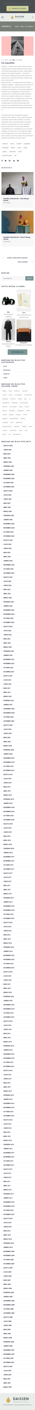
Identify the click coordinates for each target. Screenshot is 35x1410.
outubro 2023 (8, 569)
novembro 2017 (8, 861)
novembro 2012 (8, 1107)
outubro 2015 (8, 963)
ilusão (21, 406)
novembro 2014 (8, 1009)
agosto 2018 (7, 824)
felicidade (15, 403)
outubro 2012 (8, 1111)
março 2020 (7, 746)
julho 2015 (7, 976)
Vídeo (5, 378)
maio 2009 (6, 1280)
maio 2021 (6, 688)
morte (25, 414)
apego (4, 391)
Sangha (24, 426)
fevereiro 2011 (8, 1194)
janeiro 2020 (7, 754)
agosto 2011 (7, 1169)
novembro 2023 (8, 565)
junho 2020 (7, 733)
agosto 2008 (7, 1317)
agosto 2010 (7, 1218)
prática (4, 151)
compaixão (18, 395)
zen (15, 155)
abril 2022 (7, 643)
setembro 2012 (8, 1116)
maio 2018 (6, 836)
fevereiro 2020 (8, 750)
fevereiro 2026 (8, 466)
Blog (22, 26)
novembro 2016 (8, 910)
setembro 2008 (8, 1313)
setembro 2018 (8, 820)
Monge (11, 414)
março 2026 (7, 462)
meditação (20, 410)
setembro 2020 (8, 721)
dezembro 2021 (8, 659)
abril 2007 (7, 1383)
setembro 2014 (8, 1017)
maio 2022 (6, 639)
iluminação (13, 406)
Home (17, 26)
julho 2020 (7, 729)
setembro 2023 (8, 573)
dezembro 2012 (8, 1103)
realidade (5, 422)
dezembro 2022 (8, 610)
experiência (5, 403)
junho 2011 (7, 1177)
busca (12, 143)
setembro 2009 (8, 1264)
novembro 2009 (8, 1255)
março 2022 (7, 647)
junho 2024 (7, 548)
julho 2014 (7, 1025)
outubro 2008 (8, 1309)
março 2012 (7, 1140)
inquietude (27, 143)
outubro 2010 (8, 1210)
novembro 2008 (8, 1305)
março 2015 (7, 992)
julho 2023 (7, 581)
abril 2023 (7, 593)
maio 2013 (6, 1083)
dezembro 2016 (8, 906)
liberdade (12, 410)
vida (26, 430)
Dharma (13, 399)
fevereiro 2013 (8, 1095)
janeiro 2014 (7, 1050)
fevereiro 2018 (8, 848)
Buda (10, 391)
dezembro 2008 (8, 1301)
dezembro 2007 (8, 1350)
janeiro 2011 (7, 1198)
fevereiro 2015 (8, 996)
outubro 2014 (8, 1013)
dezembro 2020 (8, 709)
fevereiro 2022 (8, 651)
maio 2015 (6, 984)
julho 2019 (7, 778)
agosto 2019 (7, 774)
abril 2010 (7, 1235)
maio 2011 (6, 1181)
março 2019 (7, 795)
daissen (20, 60)
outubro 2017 (8, 865)
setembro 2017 (8, 869)
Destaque (6, 370)
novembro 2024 (8, 528)
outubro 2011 (8, 1161)
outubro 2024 (8, 532)
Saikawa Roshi (7, 426)
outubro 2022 (8, 618)
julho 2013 (7, 1074)
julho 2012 (7, 1124)
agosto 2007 (7, 1366)
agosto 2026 (7, 445)
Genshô (4, 406)
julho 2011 (7, 1173)
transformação (7, 155)
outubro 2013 (8, 1062)
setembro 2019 (8, 770)
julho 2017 (7, 877)
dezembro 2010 (8, 1202)
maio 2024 (6, 552)
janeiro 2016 (7, 951)
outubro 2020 (8, 717)
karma (27, 406)
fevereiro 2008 (8, 1342)
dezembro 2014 (8, 1005)
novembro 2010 (8, 1206)
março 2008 (7, 1338)
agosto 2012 (7, 1120)
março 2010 (7, 1239)
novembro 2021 (8, 663)
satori (30, 426)
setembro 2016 (8, 918)
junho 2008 (7, 1325)
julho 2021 (7, 680)
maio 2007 (6, 1379)
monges (18, 414)
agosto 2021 (7, 676)
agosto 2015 (7, 972)
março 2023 (7, 598)
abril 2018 (7, 840)
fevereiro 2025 (8, 515)
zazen (4, 434)
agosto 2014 (7, 1021)
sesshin (4, 430)
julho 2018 (7, 828)
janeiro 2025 (7, 519)
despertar (5, 399)
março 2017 (7, 894)
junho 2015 (7, 980)
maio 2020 (6, 737)
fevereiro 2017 (8, 898)
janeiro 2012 (7, 1148)
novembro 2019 (8, 762)
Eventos (6, 374)
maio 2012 (6, 1132)
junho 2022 (7, 635)
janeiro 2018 (7, 852)
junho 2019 (7, 783)
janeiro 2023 (7, 606)
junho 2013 (7, 1079)
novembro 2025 (8, 478)
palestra (4, 418)
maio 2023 (6, 589)
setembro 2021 (8, 672)
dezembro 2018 (8, 807)
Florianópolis (24, 403)
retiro (12, 422)
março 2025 (7, 511)
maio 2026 (6, 454)
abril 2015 (7, 988)
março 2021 (7, 696)
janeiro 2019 (7, 803)
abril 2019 (7, 791)
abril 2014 (7, 1037)
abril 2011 (7, 1185)
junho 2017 (7, 881)
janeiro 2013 (7, 1099)
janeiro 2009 (7, 1296)
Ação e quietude (23, 262)
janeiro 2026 (7, 470)
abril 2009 (7, 1284)
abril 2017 (7, 889)
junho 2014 (7, 1029)
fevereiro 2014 (8, 1046)
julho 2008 (7, 1321)
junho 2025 (7, 499)
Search (29, 278)
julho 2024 (7, 544)
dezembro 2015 (8, 955)
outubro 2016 (8, 914)
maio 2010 (6, 1231)
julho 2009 (7, 1272)
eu (29, 399)
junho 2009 (7, 1276)
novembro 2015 (8, 959)
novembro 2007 (8, 1354)
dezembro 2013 (8, 1054)
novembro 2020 (8, 713)
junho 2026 (7, 450)
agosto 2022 (7, 626)
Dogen (20, 399)
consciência (28, 395)
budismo (5, 143)
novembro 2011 (8, 1157)
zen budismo (17, 434)
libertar (13, 147)
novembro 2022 (8, 614)
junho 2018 (7, 832)
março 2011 (7, 1190)
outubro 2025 (8, 482)
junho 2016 (7, 931)
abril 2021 (7, 692)
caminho (25, 391)
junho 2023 (7, 585)
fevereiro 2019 (8, 799)
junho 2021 (7, 684)
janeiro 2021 (7, 704)
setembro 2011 (8, 1165)
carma (4, 395)
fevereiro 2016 (8, 947)
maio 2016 (6, 935)
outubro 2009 (8, 1259)
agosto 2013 (7, 1070)
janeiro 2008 (7, 1346)
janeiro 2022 (7, 655)
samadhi (16, 426)
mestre (4, 414)
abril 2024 (7, 556)
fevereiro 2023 (8, 602)
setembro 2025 (8, 487)
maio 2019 (6, 787)
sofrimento (12, 151)
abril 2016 (7, 939)
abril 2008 (7, 1333)
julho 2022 (7, 630)
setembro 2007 (8, 1362)
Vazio (20, 430)
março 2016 (7, 943)
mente (25, 147)
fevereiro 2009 (8, 1292)
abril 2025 (7, 507)
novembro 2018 (8, 811)
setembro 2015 (8, 968)
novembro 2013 (8, 1058)
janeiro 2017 (7, 902)
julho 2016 (7, 926)
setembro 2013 (8, 1066)
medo (19, 147)
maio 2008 (6, 1329)
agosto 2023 (7, 577)
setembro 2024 (8, 536)
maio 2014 (6, 1033)
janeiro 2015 (7, 1000)
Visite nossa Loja (17, 352)
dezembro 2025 (8, 474)
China (10, 395)
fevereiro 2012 (8, 1144)
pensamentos (14, 418)
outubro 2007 (8, 1358)
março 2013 (7, 1091)
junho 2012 (7, 1128)
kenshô (4, 410)
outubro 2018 (8, 815)
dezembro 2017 (8, 857)
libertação (5, 147)
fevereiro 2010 (8, 1243)
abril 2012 (7, 1136)
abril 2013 (7, 1087)
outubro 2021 (8, 667)
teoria (20, 151)
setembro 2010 (8, 1214)
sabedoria (19, 422)
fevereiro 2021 (8, 700)
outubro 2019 (8, 766)
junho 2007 (7, 1375)
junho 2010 (7, 1227)
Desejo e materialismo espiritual (17, 258)
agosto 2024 (7, 540)
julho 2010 (7, 1222)
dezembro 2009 (8, 1251)
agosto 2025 (7, 491)
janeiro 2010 (7, 1247)
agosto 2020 (7, 725)
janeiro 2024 (7, 561)
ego (25, 399)
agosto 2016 (7, 922)
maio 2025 (6, 503)
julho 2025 (7, 495)
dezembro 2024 (8, 524)
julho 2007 (7, 1370)
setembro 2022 (8, 622)
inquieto (19, 143)
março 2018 (7, 844)
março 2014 (7, 1042)
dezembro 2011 (8, 1153)
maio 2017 (6, 885)
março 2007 (7, 1387)
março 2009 (7, 1288)
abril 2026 (7, 458)
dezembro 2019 (8, 758)
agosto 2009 (7, 1268)
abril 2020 (7, 741)
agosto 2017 (7, 873)
